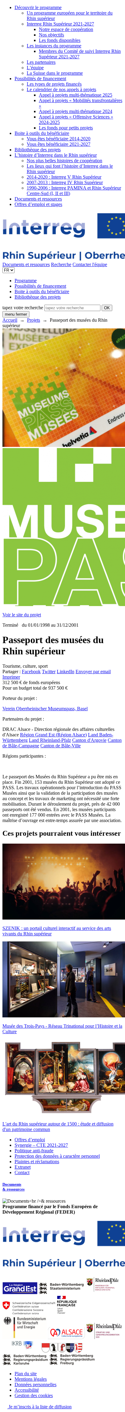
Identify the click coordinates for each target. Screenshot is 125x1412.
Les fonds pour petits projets (66, 127)
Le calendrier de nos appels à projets (61, 89)
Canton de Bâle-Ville (60, 745)
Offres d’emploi (30, 1139)
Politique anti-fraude (34, 1150)
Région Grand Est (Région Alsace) (53, 734)
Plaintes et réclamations (37, 1161)
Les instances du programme (54, 45)
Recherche (61, 264)
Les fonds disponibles (59, 40)
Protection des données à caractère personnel (57, 1156)
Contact (22, 1172)
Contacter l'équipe (90, 264)
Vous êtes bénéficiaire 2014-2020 (58, 138)
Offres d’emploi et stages (38, 204)
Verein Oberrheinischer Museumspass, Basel (45, 708)
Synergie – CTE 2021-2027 (41, 1145)
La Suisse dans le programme (55, 73)
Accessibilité (27, 1390)
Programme (26, 280)
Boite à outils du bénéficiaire (42, 133)
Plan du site (26, 1373)
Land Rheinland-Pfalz (50, 740)
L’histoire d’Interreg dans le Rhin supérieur (56, 155)
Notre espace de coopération (66, 29)
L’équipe (35, 67)
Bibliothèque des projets (38, 149)
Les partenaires (41, 62)
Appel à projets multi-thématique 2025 (75, 95)
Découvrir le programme (38, 7)
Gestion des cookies (34, 1395)
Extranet (23, 1167)
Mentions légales (31, 1379)
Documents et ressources (38, 198)
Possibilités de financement (40, 78)
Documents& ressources (13, 1186)
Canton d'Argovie (89, 740)
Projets (33, 320)
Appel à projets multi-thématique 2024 (75, 111)
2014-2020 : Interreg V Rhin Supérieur (64, 177)
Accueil (9, 320)
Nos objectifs (51, 34)
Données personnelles (35, 1384)
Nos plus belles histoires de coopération (64, 160)
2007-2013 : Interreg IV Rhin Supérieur (65, 182)
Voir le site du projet (21, 614)
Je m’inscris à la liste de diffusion (39, 1406)
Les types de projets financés (54, 84)
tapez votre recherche (22, 307)
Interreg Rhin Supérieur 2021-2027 (60, 23)
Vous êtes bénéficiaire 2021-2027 (58, 144)
